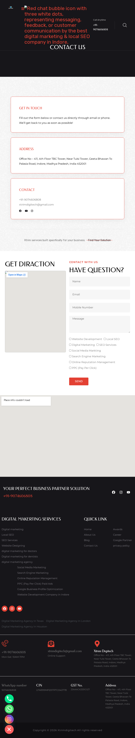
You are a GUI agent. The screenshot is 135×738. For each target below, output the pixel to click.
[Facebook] (113, 492)
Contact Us (90, 545)
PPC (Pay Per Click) (84, 367)
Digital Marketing (83, 344)
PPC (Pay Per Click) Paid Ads (35, 583)
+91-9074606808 (30, 199)
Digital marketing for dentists (20, 556)
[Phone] (9, 698)
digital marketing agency (17, 561)
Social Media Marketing (31, 567)
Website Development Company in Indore (43, 594)
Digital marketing (12, 529)
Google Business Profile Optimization (40, 589)
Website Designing (13, 545)
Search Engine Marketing (89, 356)
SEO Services (107, 344)
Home (88, 529)
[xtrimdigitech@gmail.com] (51, 643)
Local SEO (113, 339)
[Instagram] (121, 492)
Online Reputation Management (93, 362)
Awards (117, 529)
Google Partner (122, 540)
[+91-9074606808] (5, 643)
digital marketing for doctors (19, 551)
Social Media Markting (86, 350)
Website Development (87, 339)
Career (117, 534)
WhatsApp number (14, 685)
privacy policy (121, 545)
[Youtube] (128, 492)
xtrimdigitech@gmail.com (36, 204)
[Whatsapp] (9, 709)
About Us (89, 534)
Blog (87, 540)
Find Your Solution (99, 240)
